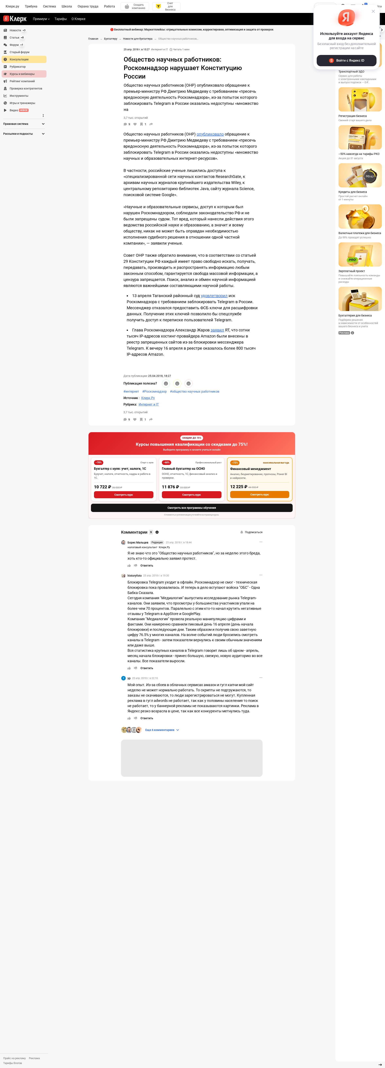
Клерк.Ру (164, 547)
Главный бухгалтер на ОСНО (183, 469)
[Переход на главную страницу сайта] (14, 19)
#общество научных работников (194, 391)
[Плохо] (189, 383)
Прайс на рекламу (14, 1058)
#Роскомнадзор (154, 391)
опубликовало (210, 134)
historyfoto (135, 575)
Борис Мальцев (138, 542)
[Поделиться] (151, 124)
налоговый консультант (142, 547)
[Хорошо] (166, 383)
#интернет (131, 391)
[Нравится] (135, 124)
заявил (217, 330)
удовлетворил (214, 295)
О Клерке (78, 19)
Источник (131, 398)
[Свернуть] (380, 1064)
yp (129, 678)
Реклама (34, 1058)
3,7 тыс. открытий (135, 412)
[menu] (25, 70)
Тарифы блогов (12, 1063)
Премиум (40, 19)
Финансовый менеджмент (250, 469)
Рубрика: (130, 404)
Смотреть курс (123, 494)
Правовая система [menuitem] (15, 123)
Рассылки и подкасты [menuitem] (18, 133)
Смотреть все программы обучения (192, 507)
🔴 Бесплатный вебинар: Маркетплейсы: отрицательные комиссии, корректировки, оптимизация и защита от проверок (191, 29)
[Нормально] (177, 383)
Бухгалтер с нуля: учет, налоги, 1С (120, 469)
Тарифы (61, 19)
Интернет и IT (159, 49)
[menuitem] (24, 30)
